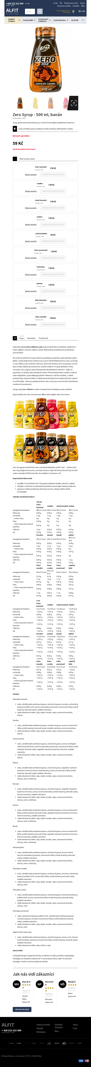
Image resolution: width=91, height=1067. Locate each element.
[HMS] (72, 1043)
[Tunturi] (11, 1043)
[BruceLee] (49, 1043)
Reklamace (41, 1032)
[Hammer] (57, 1043)
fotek (74, 103)
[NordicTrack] (34, 1043)
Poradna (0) (43, 338)
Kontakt (76, 6)
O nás (55, 3)
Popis (21, 338)
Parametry (31, 338)
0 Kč (83, 11)
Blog (83, 6)
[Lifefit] (79, 1043)
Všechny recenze (22, 1009)
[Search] (40, 11)
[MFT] (64, 1043)
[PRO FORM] (26, 1043)
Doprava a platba (64, 6)
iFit (61, 3)
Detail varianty (31, 175)
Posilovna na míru (71, 3)
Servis (82, 3)
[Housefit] (19, 1043)
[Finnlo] (42, 1043)
